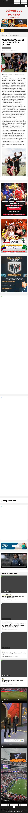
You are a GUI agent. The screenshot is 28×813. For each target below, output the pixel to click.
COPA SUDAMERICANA (7, 594)
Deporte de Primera (13, 50)
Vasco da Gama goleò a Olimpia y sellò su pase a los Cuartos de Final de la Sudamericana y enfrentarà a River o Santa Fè (14, 625)
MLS (3, 651)
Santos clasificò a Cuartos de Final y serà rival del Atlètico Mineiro (13, 597)
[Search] (26, 30)
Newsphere (12, 811)
